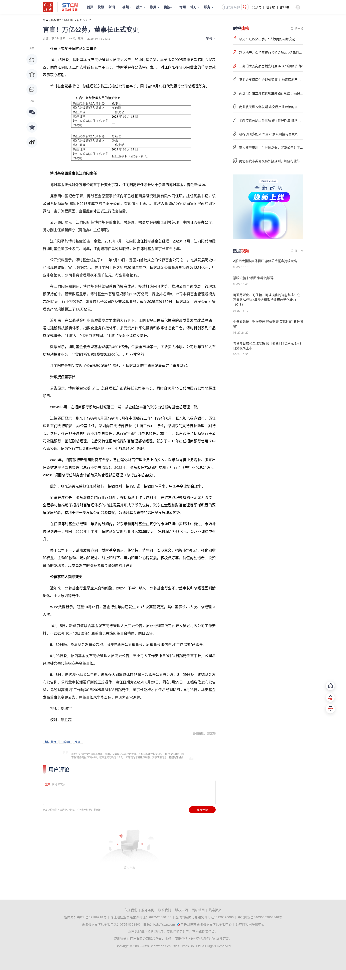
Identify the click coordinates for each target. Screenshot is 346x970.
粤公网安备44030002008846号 (260, 917)
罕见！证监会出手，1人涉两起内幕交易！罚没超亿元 (271, 39)
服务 (207, 7)
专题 (182, 7)
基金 (79, 20)
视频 (125, 7)
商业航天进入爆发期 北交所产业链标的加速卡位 (271, 106)
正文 (88, 20)
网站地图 (198, 910)
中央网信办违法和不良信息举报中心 (206, 924)
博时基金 (50, 742)
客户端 (284, 7)
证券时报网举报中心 (250, 924)
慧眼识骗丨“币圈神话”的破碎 (253, 278)
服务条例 (147, 910)
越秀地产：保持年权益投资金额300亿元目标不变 (271, 52)
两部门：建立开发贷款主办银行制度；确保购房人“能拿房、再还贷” (271, 93)
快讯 (101, 7)
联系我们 (164, 910)
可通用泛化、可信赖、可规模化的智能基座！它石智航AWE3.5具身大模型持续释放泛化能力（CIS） (266, 300)
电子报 (270, 7)
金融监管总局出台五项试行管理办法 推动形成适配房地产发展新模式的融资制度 (271, 120)
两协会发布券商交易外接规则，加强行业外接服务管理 (271, 161)
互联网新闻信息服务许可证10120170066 (204, 917)
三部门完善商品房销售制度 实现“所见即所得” (271, 66)
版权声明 (181, 910)
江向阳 (65, 742)
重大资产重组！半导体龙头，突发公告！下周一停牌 (271, 147)
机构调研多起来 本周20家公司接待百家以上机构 (271, 134)
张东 (78, 742)
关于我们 (131, 910)
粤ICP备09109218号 (91, 917)
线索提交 (215, 910)
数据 (153, 7)
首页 (90, 7)
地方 (193, 7)
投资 (139, 7)
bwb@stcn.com (164, 924)
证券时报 (68, 20)
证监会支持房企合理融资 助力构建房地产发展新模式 (271, 79)
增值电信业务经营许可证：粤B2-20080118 (140, 917)
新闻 (112, 7)
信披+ (168, 7)
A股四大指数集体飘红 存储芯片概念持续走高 (265, 261)
